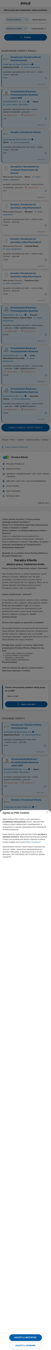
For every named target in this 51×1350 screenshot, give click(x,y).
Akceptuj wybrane (25, 1345)
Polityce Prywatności (33, 842)
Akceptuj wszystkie (25, 1337)
